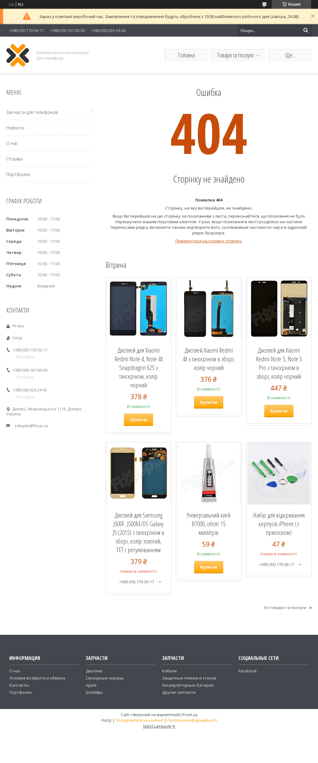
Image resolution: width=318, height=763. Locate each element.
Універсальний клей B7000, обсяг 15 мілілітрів (208, 524)
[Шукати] (305, 30)
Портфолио (18, 174)
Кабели (169, 671)
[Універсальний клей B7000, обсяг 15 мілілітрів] (208, 473)
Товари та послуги (235, 55)
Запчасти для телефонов (32, 112)
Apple (91, 685)
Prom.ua (190, 714)
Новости (15, 128)
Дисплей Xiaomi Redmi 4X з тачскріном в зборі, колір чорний (209, 359)
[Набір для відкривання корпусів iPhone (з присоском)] (278, 473)
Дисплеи (94, 671)
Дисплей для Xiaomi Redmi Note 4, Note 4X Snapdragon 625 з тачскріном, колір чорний (139, 367)
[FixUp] (18, 55)
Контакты (19, 685)
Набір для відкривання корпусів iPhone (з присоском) (279, 524)
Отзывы (14, 159)
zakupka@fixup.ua (31, 425)
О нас (12, 143)
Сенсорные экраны (105, 678)
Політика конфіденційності (192, 720)
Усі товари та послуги (285, 607)
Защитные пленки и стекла (189, 678)
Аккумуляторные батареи (188, 685)
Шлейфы (94, 692)
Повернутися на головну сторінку (208, 241)
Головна (186, 55)
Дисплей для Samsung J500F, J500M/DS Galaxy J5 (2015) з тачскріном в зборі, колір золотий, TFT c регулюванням (138, 532)
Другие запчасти (179, 692)
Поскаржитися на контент (139, 720)
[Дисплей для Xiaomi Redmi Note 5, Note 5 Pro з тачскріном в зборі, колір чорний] (278, 309)
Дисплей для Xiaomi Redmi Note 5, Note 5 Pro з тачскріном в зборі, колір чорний (279, 363)
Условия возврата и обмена (37, 678)
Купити (138, 419)
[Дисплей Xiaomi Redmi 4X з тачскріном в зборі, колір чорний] (208, 309)
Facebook (247, 671)
